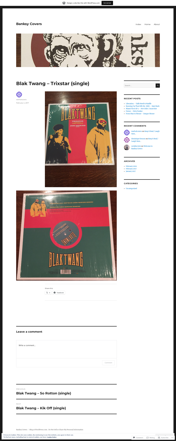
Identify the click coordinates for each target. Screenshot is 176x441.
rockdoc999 (136, 146)
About (157, 24)
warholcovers (21, 99)
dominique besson (138, 139)
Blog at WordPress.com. (38, 430)
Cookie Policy (52, 437)
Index (138, 24)
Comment (108, 363)
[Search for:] (140, 86)
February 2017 (131, 169)
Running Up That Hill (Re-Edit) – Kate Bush (142, 106)
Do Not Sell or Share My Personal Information (65, 430)
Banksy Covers (29, 24)
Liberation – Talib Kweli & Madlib (138, 104)
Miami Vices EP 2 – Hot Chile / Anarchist (141, 109)
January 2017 (131, 171)
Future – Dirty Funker (134, 111)
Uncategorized (131, 189)
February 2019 (131, 166)
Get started (107, 3)
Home (147, 24)
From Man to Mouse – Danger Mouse (140, 114)
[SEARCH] (158, 85)
